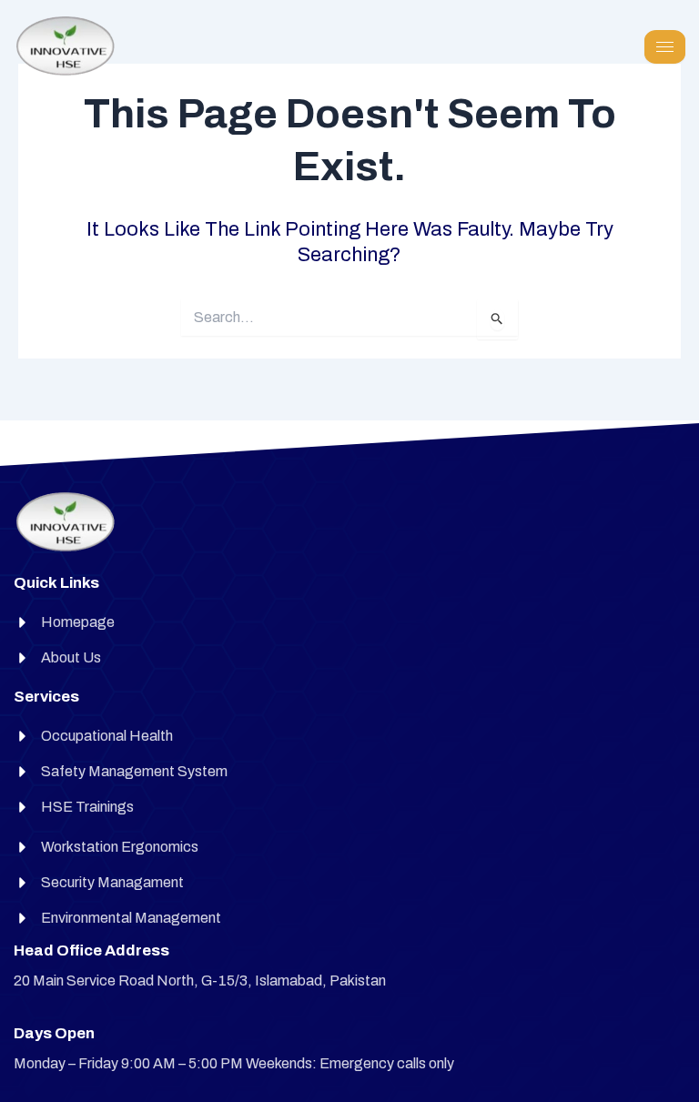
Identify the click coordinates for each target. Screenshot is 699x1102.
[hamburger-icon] (664, 47)
